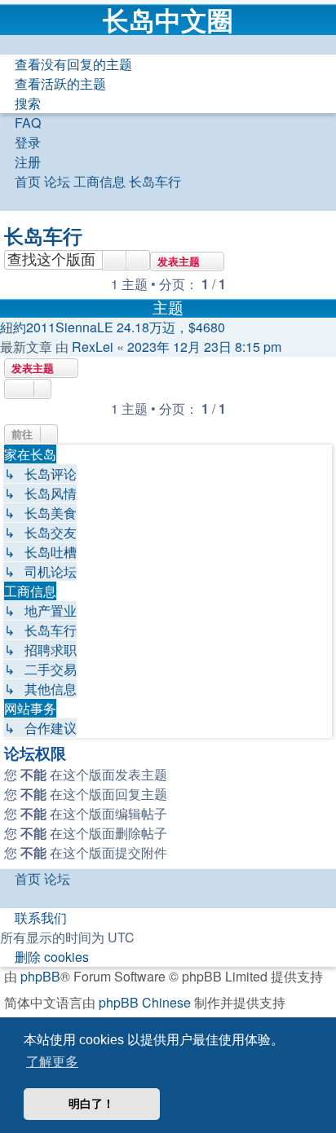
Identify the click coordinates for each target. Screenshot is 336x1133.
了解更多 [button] (52, 1062)
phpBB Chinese (145, 1002)
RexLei (92, 346)
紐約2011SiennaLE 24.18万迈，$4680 (112, 327)
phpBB (40, 976)
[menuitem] (66, 64)
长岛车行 (43, 235)
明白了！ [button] (91, 1103)
